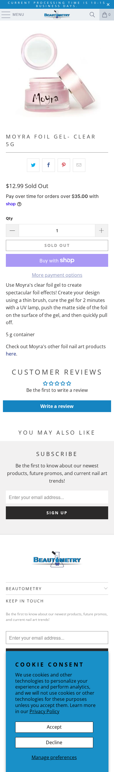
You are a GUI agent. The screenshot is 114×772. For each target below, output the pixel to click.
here (11, 354)
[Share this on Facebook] (48, 165)
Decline (54, 742)
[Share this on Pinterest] (64, 165)
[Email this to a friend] (79, 165)
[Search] (92, 15)
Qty (9, 218)
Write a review (57, 406)
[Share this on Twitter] (33, 165)
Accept (54, 727)
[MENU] (3, 15)
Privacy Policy (44, 711)
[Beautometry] (57, 15)
